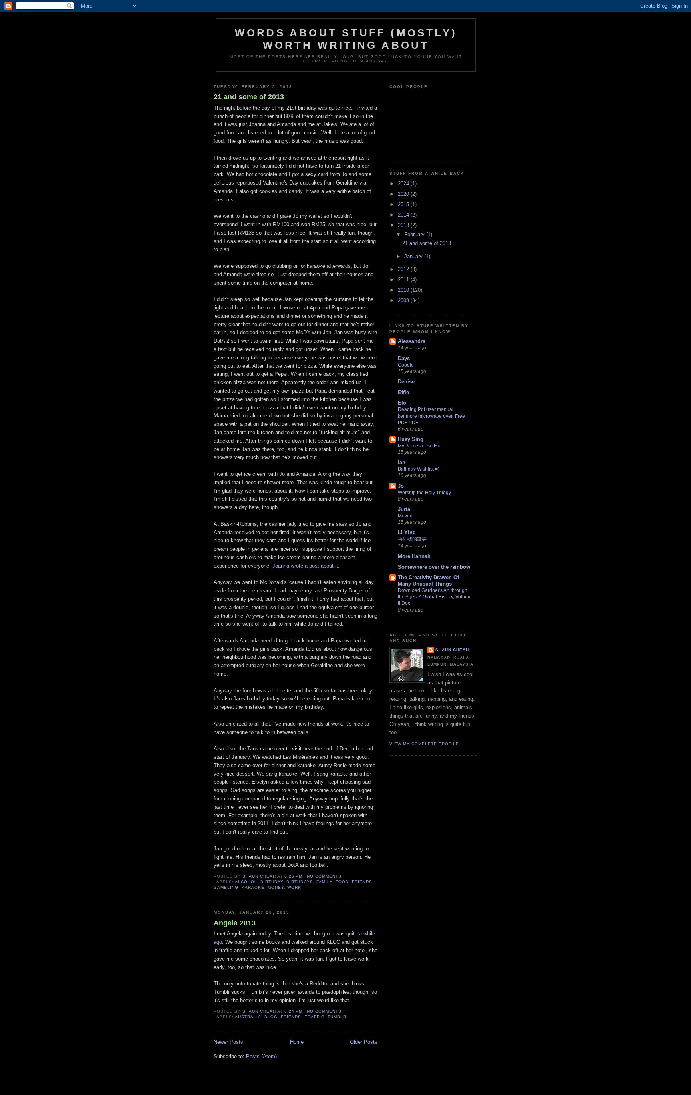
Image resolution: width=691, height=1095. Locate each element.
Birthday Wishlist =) (418, 469)
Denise (406, 382)
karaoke (253, 887)
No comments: (326, 876)
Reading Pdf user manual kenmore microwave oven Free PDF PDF (431, 416)
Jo (401, 486)
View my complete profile (424, 744)
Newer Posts (228, 1042)
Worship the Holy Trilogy (424, 492)
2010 (404, 290)
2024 (404, 183)
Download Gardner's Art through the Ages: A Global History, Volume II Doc (435, 597)
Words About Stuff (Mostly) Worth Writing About (346, 39)
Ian (401, 462)
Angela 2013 (235, 923)
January (414, 256)
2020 (404, 194)
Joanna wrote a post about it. (306, 566)
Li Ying (407, 532)
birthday (271, 882)
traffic (314, 1017)
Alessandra (411, 341)
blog (271, 1017)
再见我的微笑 (412, 539)
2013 (404, 225)
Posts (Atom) (261, 1056)
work (294, 887)
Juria (404, 509)
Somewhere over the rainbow (434, 567)
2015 (404, 204)
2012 (404, 269)
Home (297, 1042)
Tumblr (337, 1017)
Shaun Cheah (452, 650)
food (342, 882)
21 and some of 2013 (249, 97)
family (324, 882)
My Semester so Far (419, 446)
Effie (403, 392)
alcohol (246, 882)
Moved (405, 516)
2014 (404, 215)
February (415, 234)
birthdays (299, 882)
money (276, 887)
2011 (404, 280)
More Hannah (414, 556)
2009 (404, 300)
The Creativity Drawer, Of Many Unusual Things (428, 580)
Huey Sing (410, 439)
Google (406, 365)
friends (362, 882)
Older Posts (363, 1042)
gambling (226, 887)
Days (404, 358)
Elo (402, 403)
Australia (248, 1017)
